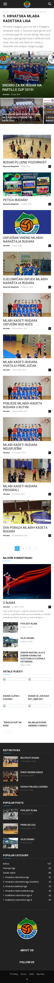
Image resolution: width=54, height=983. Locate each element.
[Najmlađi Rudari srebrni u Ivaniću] (39, 712)
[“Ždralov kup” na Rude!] (14, 712)
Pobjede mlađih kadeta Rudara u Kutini (22, 405)
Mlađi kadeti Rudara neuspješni (20, 446)
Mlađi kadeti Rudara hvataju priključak (20, 364)
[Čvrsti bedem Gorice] (10, 776)
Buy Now (40, 974)
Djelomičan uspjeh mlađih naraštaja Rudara (25, 281)
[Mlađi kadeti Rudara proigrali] (27, 470)
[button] (5, 4)
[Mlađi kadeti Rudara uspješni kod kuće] (27, 305)
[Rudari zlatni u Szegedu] (14, 685)
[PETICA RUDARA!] (27, 184)
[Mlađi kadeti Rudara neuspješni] (27, 429)
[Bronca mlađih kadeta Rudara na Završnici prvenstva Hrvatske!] (21, 114)
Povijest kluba (28, 624)
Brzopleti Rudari (29, 758)
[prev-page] (5, 732)
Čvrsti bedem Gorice (31, 772)
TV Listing (14, 974)
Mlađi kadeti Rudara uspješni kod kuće (20, 322)
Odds (31, 974)
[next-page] (35, 548)
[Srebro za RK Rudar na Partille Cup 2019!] (27, 74)
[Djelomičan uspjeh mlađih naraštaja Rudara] (27, 263)
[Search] (50, 4)
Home (5, 12)
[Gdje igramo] (10, 642)
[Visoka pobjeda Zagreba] (10, 790)
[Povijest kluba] (10, 627)
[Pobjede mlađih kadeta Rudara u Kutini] (27, 388)
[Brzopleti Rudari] (10, 761)
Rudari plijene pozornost (25, 162)
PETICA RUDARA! (15, 200)
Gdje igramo (27, 638)
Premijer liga (28, 825)
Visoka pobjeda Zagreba (34, 787)
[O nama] (27, 581)
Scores (23, 974)
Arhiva (13, 12)
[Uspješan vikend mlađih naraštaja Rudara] (27, 222)
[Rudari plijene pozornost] (27, 147)
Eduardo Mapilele (11, 166)
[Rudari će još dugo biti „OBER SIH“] (39, 685)
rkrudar (6, 94)
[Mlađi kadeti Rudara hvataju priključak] (27, 346)
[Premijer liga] (10, 828)
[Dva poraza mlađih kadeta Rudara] (27, 512)
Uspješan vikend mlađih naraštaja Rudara (23, 239)
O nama (9, 603)
